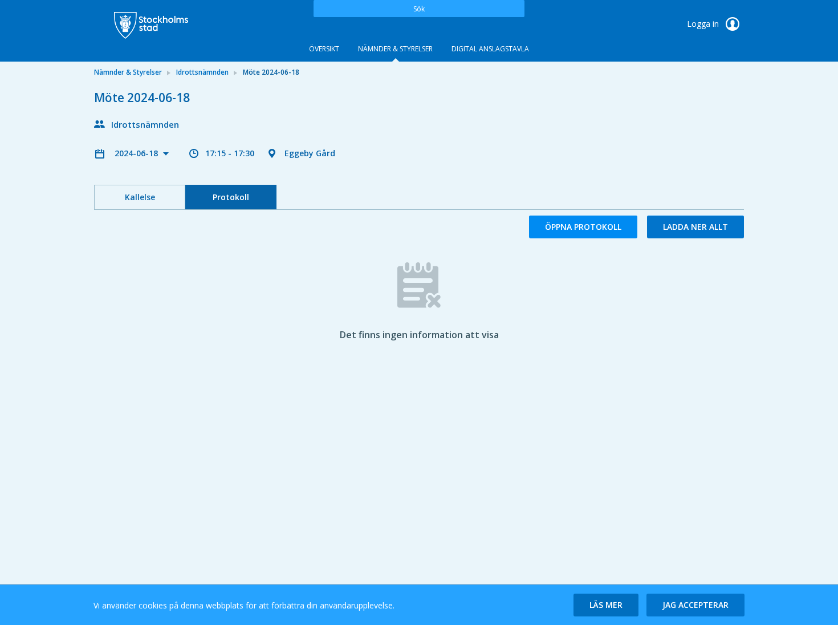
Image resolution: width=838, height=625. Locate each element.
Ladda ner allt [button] (695, 226)
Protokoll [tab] (231, 197)
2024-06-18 (137, 153)
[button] (605, 605)
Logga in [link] (704, 23)
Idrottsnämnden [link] (202, 72)
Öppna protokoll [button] (583, 226)
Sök (419, 9)
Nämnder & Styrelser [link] (128, 72)
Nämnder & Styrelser (395, 49)
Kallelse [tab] (140, 197)
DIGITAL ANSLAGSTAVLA (490, 49)
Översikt (324, 49)
